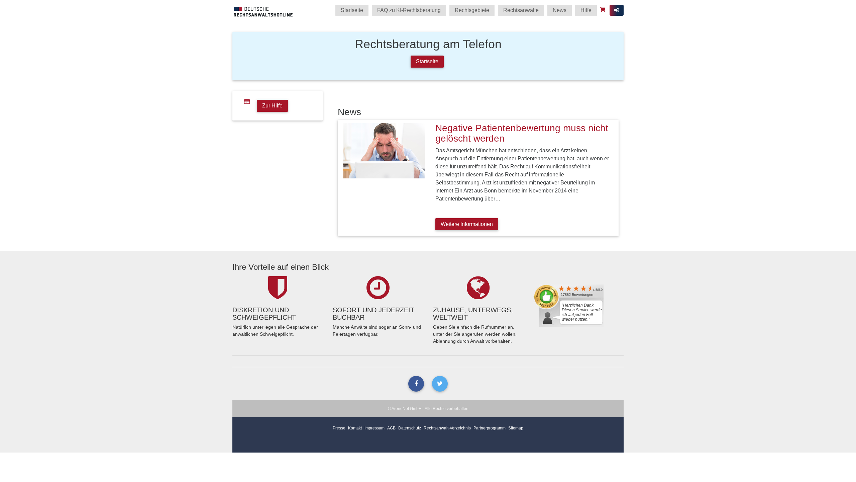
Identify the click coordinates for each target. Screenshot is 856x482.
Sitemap (515, 428)
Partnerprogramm (489, 428)
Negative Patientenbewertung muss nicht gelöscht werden (521, 133)
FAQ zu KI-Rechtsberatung (409, 10)
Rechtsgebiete (472, 10)
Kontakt (355, 428)
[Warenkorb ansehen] (603, 9)
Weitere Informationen (467, 224)
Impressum (374, 428)
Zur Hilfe (272, 105)
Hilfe (586, 10)
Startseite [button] (427, 61)
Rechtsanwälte (521, 10)
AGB (391, 428)
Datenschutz (409, 428)
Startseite (352, 10)
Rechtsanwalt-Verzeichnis (447, 428)
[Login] (617, 10)
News (559, 10)
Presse (339, 428)
